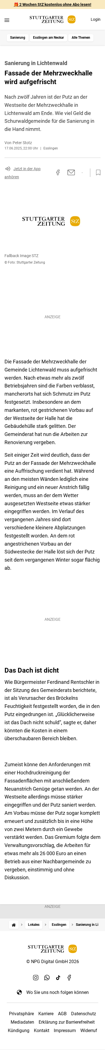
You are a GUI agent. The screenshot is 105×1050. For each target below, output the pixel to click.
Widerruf (88, 1030)
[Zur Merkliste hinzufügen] (97, 172)
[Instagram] (35, 977)
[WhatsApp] (47, 977)
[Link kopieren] (48, 172)
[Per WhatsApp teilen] (82, 172)
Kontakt (41, 1030)
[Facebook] (69, 977)
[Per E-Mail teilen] (71, 172)
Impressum (65, 1030)
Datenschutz (83, 1013)
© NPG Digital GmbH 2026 (52, 961)
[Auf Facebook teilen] (58, 172)
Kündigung (18, 1030)
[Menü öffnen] (6, 20)
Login (96, 19)
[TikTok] (58, 977)
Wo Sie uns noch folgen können (57, 992)
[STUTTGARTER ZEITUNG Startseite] (53, 19)
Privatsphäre (21, 1013)
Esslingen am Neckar (48, 38)
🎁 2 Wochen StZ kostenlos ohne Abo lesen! (52, 4)
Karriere (45, 1013)
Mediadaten (22, 1022)
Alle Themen (81, 38)
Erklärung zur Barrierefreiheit (67, 1022)
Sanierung (17, 38)
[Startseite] (13, 925)
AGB (62, 1013)
